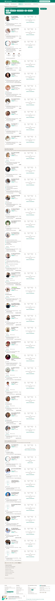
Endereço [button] (7, 160)
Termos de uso (30, 591)
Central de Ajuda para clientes (32, 593)
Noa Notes (30, 589)
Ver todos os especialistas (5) (10, 58)
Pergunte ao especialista (20, 589)
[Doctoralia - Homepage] (10, 1)
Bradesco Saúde (13, 10)
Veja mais (7, 12)
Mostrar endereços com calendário (30, 449)
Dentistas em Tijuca (8, 569)
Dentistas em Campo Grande (9, 572)
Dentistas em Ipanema (8, 573)
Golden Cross (30, 10)
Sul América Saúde (20, 10)
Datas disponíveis (14, 3)
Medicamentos (18, 590)
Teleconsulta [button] (13, 160)
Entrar (38, 1)
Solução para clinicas (31, 588)
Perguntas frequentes (19, 593)
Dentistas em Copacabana (9, 570)
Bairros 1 (20, 3)
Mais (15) (6, 575)
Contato (6, 590)
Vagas (9, 591)
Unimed (7, 10)
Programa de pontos (27, 3)
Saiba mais (14, 598)
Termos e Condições (8, 592)
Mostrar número (30, 462)
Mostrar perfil (30, 47)
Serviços (17, 591)
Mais (15, 18)
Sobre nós (6, 589)
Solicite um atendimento (30, 22)
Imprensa (6, 593)
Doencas (17, 592)
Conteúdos (29, 590)
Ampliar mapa (43, 8)
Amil (25, 10)
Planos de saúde (18, 588)
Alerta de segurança (31, 592)
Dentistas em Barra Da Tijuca (9, 567)
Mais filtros (36, 3)
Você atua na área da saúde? (44, 1)
